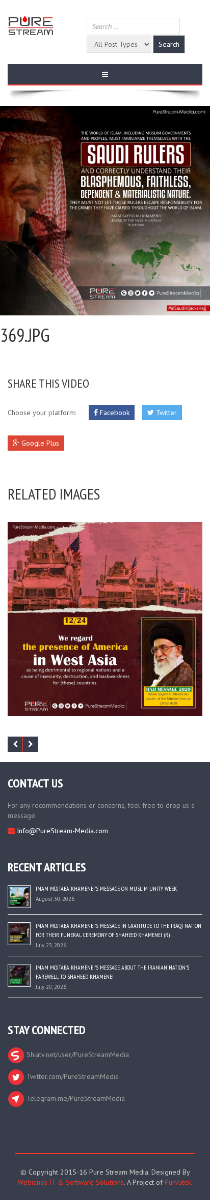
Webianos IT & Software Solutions (71, 1182)
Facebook (113, 412)
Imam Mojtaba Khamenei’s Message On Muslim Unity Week (106, 888)
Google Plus (39, 443)
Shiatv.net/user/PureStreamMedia (76, 1054)
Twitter (165, 412)
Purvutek (178, 1182)
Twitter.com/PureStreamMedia (71, 1076)
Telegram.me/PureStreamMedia (74, 1098)
